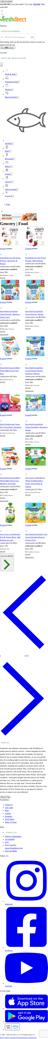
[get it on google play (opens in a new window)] (26, 1022)
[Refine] (2, 211)
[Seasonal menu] (13, 196)
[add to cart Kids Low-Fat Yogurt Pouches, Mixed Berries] (27, 251)
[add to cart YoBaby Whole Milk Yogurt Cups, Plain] (1, 361)
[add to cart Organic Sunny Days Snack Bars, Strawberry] (1, 418)
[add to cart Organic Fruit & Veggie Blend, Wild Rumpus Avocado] (1, 528)
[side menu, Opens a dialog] (2, 14)
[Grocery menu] (12, 182)
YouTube (8, 986)
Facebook (9, 950)
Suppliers (8, 816)
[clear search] (32, 37)
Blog (7, 811)
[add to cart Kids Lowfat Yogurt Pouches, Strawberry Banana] (27, 361)
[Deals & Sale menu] (16, 74)
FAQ (7, 842)
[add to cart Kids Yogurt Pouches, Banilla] (27, 305)
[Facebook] (26, 948)
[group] (24, 204)
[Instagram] (26, 901)
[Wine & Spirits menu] (17, 189)
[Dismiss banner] (2, 11)
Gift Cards (9, 808)
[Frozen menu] (11, 174)
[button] (11, 254)
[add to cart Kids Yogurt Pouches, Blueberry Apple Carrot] (1, 305)
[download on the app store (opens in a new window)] (26, 1008)
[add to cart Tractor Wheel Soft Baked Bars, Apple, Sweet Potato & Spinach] (27, 471)
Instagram (9, 904)
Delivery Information (13, 836)
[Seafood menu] (12, 143)
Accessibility (10, 839)
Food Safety (9, 819)
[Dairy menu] (10, 151)
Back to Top (5, 797)
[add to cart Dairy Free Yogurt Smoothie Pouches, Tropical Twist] (27, 528)
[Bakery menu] (12, 166)
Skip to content (6, 1)
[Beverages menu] (14, 159)
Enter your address (10, 31)
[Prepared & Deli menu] (19, 82)
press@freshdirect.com (14, 848)
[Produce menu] (12, 89)
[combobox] (17, 37)
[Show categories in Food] (46, 204)
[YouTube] (26, 983)
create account (18, 58)
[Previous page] (24, 652)
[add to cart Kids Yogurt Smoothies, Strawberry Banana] (27, 418)
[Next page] (24, 739)
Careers (8, 813)
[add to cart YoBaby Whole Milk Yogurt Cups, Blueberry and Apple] (1, 471)
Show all (5, 743)
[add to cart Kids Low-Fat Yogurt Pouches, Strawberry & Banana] (1, 251)
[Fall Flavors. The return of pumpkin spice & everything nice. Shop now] (18, 220)
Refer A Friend (10, 822)
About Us (9, 805)
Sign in (4, 58)
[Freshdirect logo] (13, 21)
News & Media (11, 851)
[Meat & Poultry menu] (18, 97)
